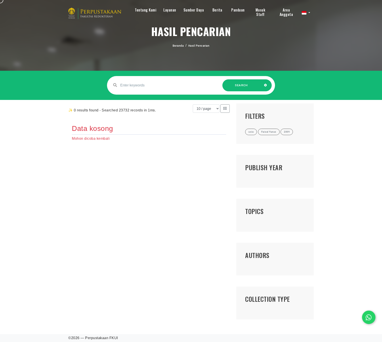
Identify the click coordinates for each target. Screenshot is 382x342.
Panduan (238, 10)
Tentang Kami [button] (145, 10)
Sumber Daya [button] (193, 10)
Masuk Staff (260, 12)
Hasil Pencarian (199, 45)
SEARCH (241, 85)
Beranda (178, 45)
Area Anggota (286, 12)
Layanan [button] (169, 10)
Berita (217, 10)
